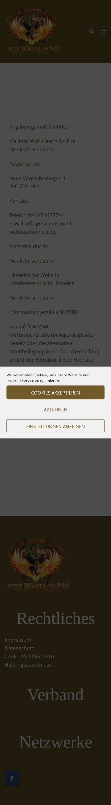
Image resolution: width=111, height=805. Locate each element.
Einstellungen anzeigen (55, 426)
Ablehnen (55, 409)
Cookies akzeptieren (55, 392)
